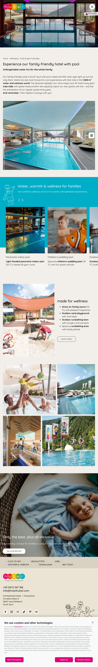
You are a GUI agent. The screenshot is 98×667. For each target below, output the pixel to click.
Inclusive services (14, 551)
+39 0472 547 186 (13, 587)
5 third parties (18, 627)
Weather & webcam (18, 564)
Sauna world (66, 339)
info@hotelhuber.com (16, 590)
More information (14, 660)
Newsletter (37, 561)
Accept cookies (83, 660)
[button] (93, 622)
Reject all (64, 660)
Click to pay (14, 561)
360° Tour (67, 564)
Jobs (57, 561)
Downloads (45, 564)
